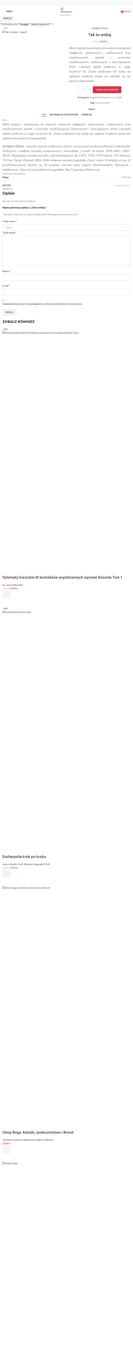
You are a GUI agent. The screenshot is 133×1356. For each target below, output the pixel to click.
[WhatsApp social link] (73, 3)
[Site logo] (66, 11)
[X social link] (64, 3)
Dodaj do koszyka (107, 89)
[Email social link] (68, 3)
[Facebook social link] (60, 3)
